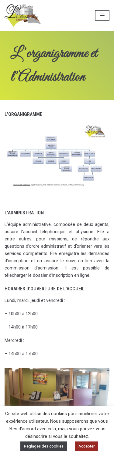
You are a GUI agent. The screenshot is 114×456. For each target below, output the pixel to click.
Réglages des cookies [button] (44, 446)
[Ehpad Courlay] (23, 15)
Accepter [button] (86, 446)
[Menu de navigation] (102, 15)
